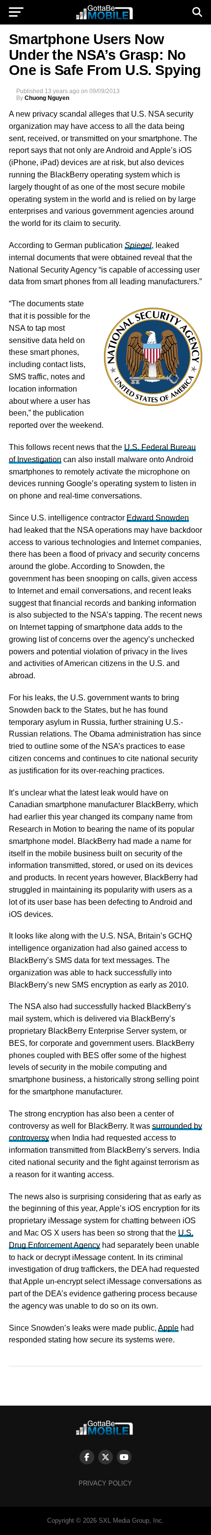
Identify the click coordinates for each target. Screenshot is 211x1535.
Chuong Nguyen (47, 98)
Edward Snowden (158, 518)
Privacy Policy (105, 1483)
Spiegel (138, 245)
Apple (168, 1328)
